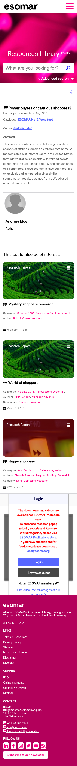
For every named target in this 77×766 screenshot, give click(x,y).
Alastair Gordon (24, 475)
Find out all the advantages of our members (38, 592)
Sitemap (8, 693)
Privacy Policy (12, 642)
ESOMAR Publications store (38, 537)
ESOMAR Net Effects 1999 (35, 119)
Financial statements (16, 652)
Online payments (13, 682)
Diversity (8, 662)
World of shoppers (23, 383)
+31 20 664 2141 (17, 723)
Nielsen (23, 402)
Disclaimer (9, 657)
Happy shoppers (21, 461)
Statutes (8, 647)
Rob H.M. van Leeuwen (27, 318)
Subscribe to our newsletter (25, 755)
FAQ (6, 677)
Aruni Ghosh (22, 397)
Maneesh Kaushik (43, 397)
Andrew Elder (22, 128)
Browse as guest (39, 573)
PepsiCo (35, 402)
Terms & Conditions (15, 637)
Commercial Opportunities (22, 731)
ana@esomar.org (38, 551)
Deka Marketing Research (32, 480)
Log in (38, 562)
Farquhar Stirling (45, 475)
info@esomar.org (17, 727)
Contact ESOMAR (14, 687)
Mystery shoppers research (31, 304)
